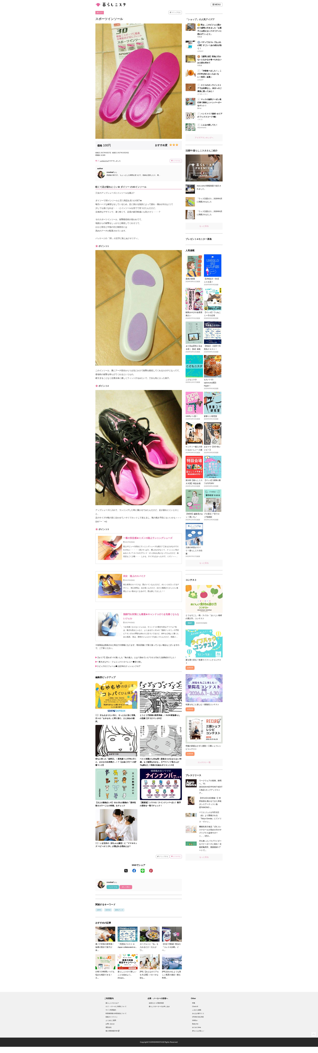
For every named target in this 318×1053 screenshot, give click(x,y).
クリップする (175, 12)
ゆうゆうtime (196, 1027)
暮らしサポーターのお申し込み (159, 1006)
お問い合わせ (110, 1024)
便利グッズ (119, 910)
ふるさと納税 (196, 1010)
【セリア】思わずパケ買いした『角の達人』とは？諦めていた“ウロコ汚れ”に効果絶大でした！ (136, 657)
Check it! (195, 1006)
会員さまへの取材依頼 (156, 1003)
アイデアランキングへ (204, 138)
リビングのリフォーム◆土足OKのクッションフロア (118, 666)
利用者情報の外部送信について (116, 1013)
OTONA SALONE (198, 1017)
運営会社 (109, 1027)
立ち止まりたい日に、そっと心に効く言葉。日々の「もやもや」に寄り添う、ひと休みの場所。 (116, 718)
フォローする (112, 887)
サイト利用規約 (111, 1010)
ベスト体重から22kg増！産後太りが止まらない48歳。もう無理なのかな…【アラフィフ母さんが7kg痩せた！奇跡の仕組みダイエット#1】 (160, 762)
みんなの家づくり (198, 1013)
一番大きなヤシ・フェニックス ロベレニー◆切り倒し (119, 662)
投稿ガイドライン (112, 1017)
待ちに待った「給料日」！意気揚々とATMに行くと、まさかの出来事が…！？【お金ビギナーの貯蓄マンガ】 (116, 762)
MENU (217, 4)
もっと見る (204, 226)
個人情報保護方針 (112, 1031)
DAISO (108, 910)
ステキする (176, 161)
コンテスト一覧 (204, 762)
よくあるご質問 (111, 1020)
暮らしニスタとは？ (112, 1003)
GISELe (194, 1020)
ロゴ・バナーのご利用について (116, 1006)
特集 (193, 1003)
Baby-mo (195, 1024)
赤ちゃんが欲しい (198, 1031)
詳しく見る (126, 887)
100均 (99, 910)
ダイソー (100, 12)
